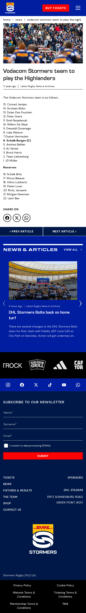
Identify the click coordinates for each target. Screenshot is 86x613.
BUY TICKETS (56, 8)
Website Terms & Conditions (24, 594)
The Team (10, 497)
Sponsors (75, 477)
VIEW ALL (71, 249)
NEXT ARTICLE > (65, 231)
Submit (43, 455)
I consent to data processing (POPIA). (30, 445)
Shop (7, 503)
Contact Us (12, 509)
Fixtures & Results (17, 490)
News (7, 484)
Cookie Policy (65, 585)
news (18, 19)
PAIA (65, 604)
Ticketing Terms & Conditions (65, 594)
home (7, 19)
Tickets (8, 477)
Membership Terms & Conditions (24, 606)
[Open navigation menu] (78, 8)
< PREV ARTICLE (21, 231)
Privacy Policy (22, 585)
